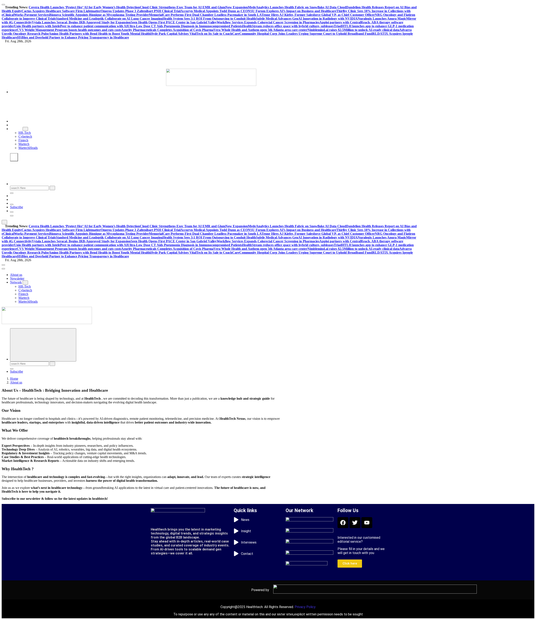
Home (14, 378)
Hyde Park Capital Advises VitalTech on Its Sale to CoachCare (194, 33)
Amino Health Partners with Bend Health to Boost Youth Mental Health (99, 33)
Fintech (23, 140)
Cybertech (25, 136)
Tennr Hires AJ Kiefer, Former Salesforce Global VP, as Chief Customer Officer (318, 15)
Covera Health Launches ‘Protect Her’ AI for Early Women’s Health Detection (84, 7)
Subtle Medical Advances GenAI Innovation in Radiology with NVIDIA (307, 18)
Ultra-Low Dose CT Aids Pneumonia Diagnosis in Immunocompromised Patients (185, 26)
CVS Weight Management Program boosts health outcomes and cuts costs (69, 30)
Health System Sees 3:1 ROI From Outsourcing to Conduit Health (209, 18)
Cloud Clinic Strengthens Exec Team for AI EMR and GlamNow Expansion (194, 7)
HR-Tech (24, 132)
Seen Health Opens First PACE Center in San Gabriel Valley (174, 22)
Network (16, 128)
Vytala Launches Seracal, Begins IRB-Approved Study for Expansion (81, 22)
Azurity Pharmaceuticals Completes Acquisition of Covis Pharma (167, 30)
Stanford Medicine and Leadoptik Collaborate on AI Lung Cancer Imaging (109, 18)
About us (16, 121)
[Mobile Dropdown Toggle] (25, 129)
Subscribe (16, 207)
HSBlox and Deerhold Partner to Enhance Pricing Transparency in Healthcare (73, 37)
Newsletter (17, 125)
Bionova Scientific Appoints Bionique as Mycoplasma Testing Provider (99, 15)
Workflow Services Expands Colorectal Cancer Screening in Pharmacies (268, 22)
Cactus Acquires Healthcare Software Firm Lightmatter (61, 11)
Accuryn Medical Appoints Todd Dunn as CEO (214, 11)
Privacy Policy (305, 607)
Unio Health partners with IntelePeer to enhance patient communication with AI (71, 26)
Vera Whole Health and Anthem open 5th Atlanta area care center (260, 30)
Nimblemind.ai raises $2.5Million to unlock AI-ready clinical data (353, 30)
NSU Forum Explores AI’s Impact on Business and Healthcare (292, 11)
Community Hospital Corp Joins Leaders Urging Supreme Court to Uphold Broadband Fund (305, 33)
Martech (23, 144)
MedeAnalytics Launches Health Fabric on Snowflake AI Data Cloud (297, 7)
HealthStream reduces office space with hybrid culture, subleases (288, 26)
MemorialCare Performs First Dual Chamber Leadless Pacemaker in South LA (205, 15)
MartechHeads (28, 148)
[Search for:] (30, 188)
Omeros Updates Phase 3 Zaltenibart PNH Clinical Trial (140, 11)
